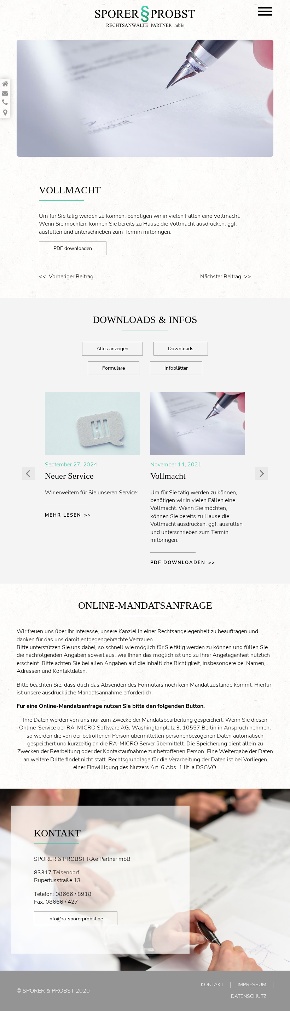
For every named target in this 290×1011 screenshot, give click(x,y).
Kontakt (212, 984)
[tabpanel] (145, 98)
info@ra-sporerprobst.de (75, 918)
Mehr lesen (63, 515)
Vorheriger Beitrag (71, 276)
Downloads (180, 348)
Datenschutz (248, 996)
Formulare (113, 367)
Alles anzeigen (112, 348)
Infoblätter (176, 367)
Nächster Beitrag (220, 276)
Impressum (252, 984)
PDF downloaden (72, 248)
